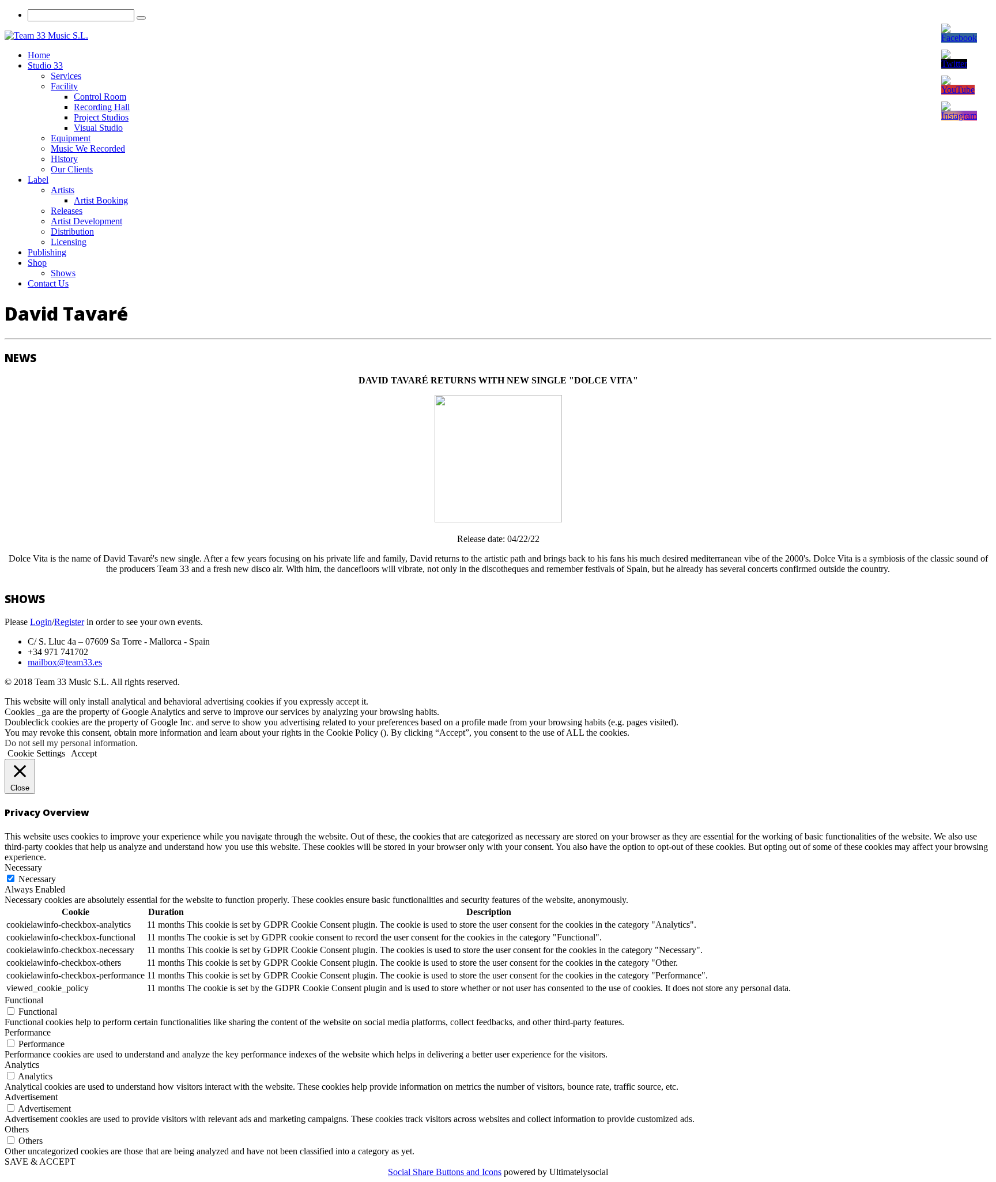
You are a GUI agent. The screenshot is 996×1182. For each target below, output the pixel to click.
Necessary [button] (23, 867)
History (64, 159)
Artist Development (86, 221)
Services (66, 76)
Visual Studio (98, 128)
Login (41, 622)
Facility (64, 86)
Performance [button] (28, 1032)
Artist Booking (101, 200)
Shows (63, 273)
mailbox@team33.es (65, 662)
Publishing (47, 252)
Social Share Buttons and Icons (444, 1172)
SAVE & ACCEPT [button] (40, 1161)
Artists (62, 190)
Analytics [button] (22, 1065)
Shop (37, 263)
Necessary (37, 879)
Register (69, 622)
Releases (66, 211)
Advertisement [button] (31, 1097)
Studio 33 (45, 65)
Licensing (68, 242)
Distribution (72, 231)
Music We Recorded (88, 148)
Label (38, 180)
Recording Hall (102, 107)
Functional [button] (24, 1000)
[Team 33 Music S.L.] (46, 35)
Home (39, 55)
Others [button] (17, 1129)
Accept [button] (84, 753)
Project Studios (101, 117)
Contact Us (48, 283)
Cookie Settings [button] (36, 753)
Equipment (70, 138)
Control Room (100, 96)
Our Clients (72, 169)
